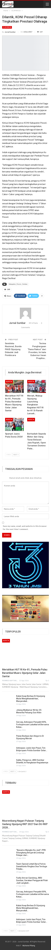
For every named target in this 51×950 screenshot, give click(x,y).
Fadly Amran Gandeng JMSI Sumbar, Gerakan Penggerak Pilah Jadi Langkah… (32, 880)
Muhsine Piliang (29, 946)
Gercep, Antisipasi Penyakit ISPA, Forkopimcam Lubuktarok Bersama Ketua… (32, 724)
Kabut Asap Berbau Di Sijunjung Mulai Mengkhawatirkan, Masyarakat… (30, 698)
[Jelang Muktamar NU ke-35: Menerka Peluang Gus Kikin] (8, 713)
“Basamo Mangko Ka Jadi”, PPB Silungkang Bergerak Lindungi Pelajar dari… (31, 852)
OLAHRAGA (7, 27)
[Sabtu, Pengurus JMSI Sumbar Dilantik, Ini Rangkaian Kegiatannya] (8, 763)
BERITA (9, 382)
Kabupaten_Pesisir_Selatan (18, 284)
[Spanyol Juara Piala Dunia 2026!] (14, 424)
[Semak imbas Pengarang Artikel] (25, 313)
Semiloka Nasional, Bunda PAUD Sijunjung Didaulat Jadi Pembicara (13, 349)
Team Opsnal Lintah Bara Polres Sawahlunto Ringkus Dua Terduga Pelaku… (31, 866)
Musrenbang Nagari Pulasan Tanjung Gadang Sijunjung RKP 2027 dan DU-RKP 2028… (25, 824)
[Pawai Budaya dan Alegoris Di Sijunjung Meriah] (8, 739)
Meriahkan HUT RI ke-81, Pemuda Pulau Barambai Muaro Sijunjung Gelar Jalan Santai (24, 673)
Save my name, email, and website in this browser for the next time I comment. (25, 527)
